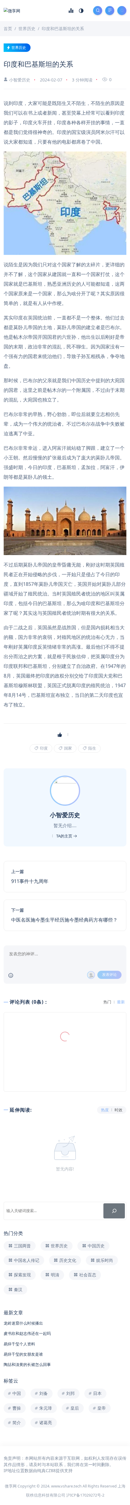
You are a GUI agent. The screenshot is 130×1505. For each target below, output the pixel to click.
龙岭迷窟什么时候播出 (23, 1323)
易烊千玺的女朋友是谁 (23, 1354)
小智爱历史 (19, 80)
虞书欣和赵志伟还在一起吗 (27, 1333)
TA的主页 (64, 836)
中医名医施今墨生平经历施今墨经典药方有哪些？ (64, 919)
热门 (107, 1002)
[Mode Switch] (81, 10)
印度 (43, 748)
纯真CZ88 (46, 1470)
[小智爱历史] (66, 790)
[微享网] (12, 10)
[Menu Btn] (109, 10)
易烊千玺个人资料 (19, 1344)
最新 (121, 1002)
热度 (105, 1110)
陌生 (91, 748)
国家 (67, 748)
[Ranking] (71, 10)
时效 (118, 1110)
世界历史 (18, 47)
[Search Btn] (97, 10)
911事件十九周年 (29, 881)
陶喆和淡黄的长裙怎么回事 (27, 1364)
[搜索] (114, 1210)
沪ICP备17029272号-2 (85, 1495)
